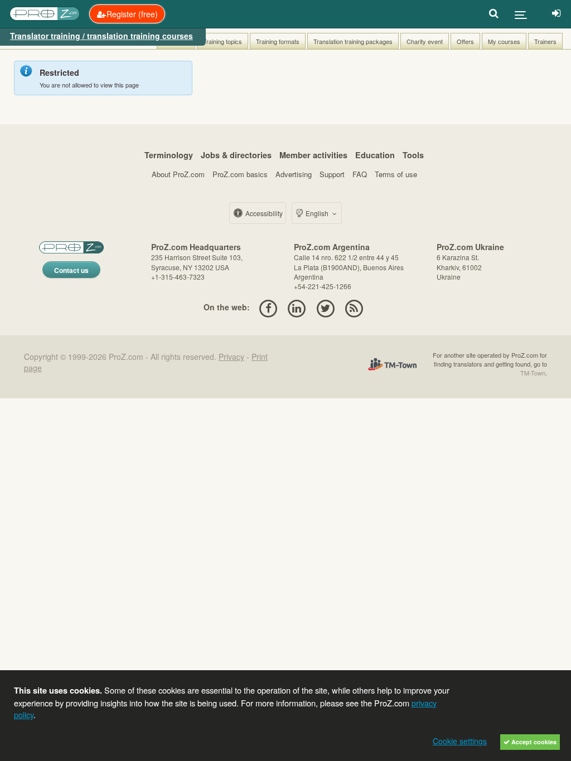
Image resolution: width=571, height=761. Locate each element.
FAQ (359, 174)
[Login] (556, 14)
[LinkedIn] (297, 307)
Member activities (313, 154)
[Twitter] (325, 307)
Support (332, 174)
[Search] (494, 14)
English (317, 213)
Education (375, 154)
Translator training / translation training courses (101, 35)
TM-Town (532, 372)
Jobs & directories (236, 154)
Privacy (231, 356)
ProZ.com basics (240, 174)
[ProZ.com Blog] (353, 307)
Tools (413, 154)
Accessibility (263, 213)
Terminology (168, 154)
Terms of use (396, 174)
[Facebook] (268, 307)
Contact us (71, 270)
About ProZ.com (178, 174)
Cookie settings (460, 741)
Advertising (293, 174)
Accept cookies (533, 742)
